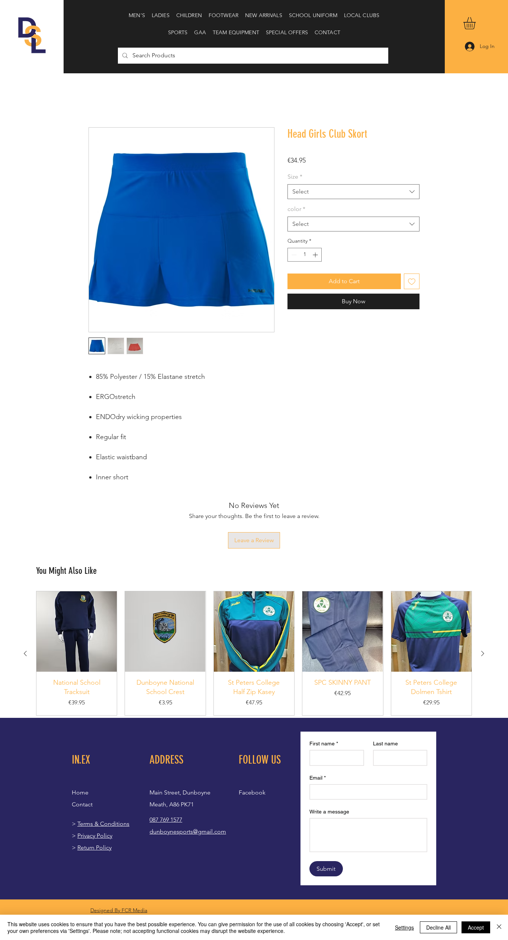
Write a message (329, 762)
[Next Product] (482, 604)
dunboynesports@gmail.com (187, 782)
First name (323, 694)
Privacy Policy (94, 786)
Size (294, 176)
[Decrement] (293, 254)
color (296, 208)
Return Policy (94, 798)
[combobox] (353, 191)
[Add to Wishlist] (411, 281)
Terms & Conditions (103, 774)
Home (97, 100)
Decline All (438, 927)
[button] (136, 15)
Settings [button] (404, 927)
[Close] (499, 927)
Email (317, 728)
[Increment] (316, 254)
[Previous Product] (25, 604)
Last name (385, 694)
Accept (476, 927)
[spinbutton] (304, 254)
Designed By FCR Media (118, 860)
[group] (254, 604)
